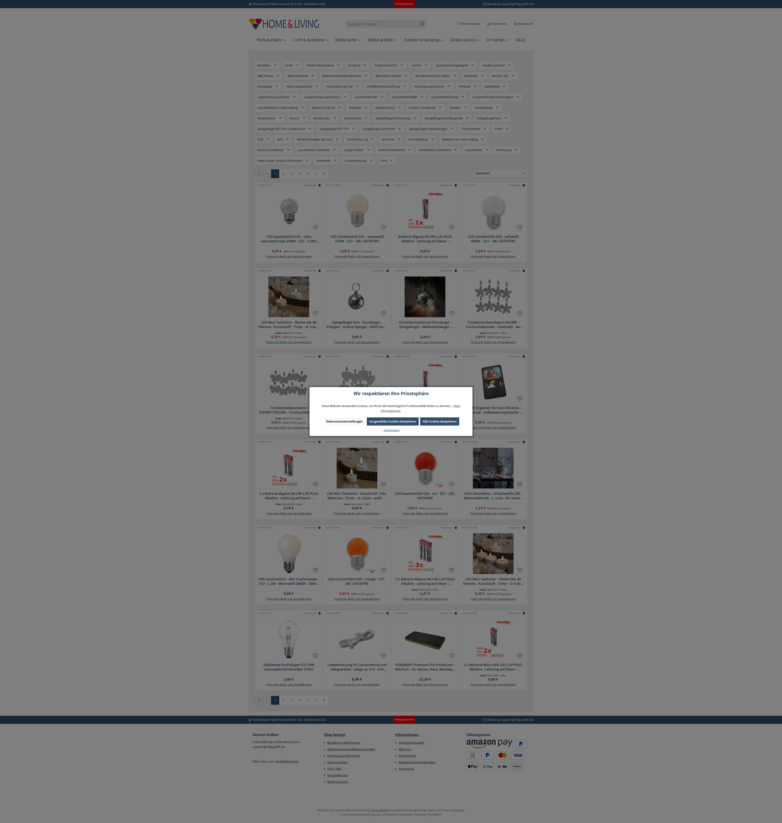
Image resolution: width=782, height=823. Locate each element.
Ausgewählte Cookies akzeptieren (392, 421)
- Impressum (391, 430)
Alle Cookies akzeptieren (440, 421)
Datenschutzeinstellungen (344, 421)
